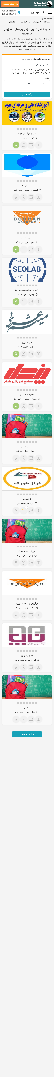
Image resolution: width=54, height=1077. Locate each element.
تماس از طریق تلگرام (18, 12)
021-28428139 (9, 11)
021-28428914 (9, 14)
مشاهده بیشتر (27, 734)
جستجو (25, 94)
